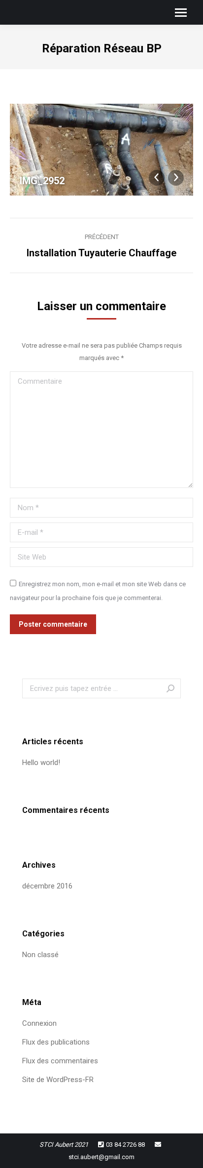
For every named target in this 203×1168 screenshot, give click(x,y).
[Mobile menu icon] (181, 12)
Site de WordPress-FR (58, 1079)
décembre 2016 (47, 886)
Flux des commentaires (60, 1060)
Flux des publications (56, 1042)
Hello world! (41, 762)
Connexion (39, 1023)
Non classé (40, 954)
